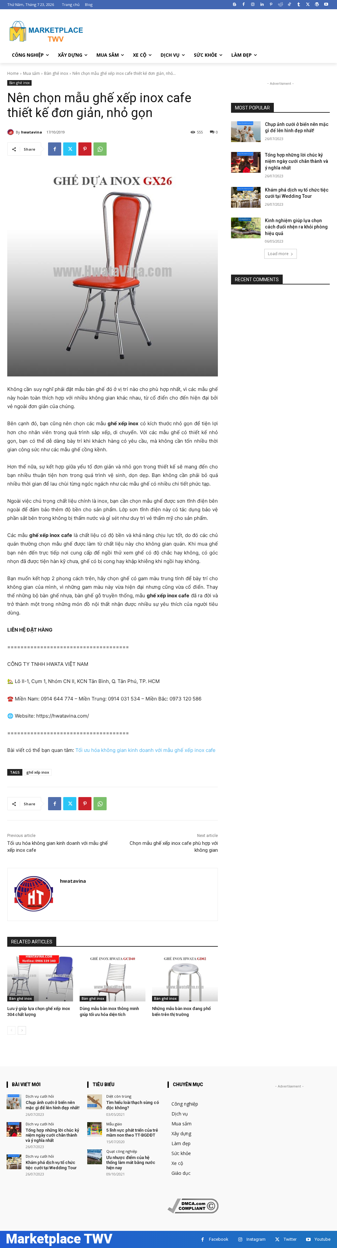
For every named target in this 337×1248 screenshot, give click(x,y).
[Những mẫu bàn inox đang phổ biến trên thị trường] (185, 978)
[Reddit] (280, 5)
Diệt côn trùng (118, 1096)
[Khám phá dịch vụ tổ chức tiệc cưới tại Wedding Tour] (246, 197)
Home (13, 73)
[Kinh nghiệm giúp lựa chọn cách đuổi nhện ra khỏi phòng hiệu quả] (246, 228)
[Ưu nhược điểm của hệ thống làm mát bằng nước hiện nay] (94, 1156)
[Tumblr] (298, 5)
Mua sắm (31, 73)
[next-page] (22, 1030)
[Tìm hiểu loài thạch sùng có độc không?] (94, 1101)
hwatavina (31, 132)
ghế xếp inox (37, 772)
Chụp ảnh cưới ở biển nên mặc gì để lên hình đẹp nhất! (53, 1105)
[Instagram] (253, 5)
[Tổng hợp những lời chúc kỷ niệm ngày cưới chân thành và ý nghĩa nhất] (246, 162)
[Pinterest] (271, 5)
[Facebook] (243, 5)
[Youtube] (326, 5)
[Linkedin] (262, 5)
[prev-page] (11, 1030)
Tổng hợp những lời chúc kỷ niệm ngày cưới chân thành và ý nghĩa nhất (296, 161)
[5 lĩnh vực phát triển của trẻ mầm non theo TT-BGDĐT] (94, 1129)
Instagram (256, 1239)
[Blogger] (234, 5)
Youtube (322, 1239)
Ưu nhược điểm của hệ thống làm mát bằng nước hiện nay (130, 1162)
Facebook (218, 1239)
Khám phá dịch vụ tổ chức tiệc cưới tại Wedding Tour (51, 1165)
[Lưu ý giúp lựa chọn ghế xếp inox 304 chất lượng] (40, 978)
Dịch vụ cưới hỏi (40, 1096)
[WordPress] (317, 5)
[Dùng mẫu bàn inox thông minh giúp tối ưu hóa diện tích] (112, 978)
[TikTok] (289, 5)
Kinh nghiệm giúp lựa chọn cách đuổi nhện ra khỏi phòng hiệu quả (296, 227)
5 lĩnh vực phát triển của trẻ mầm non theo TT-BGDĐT (132, 1133)
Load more (278, 253)
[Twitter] (308, 5)
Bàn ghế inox (56, 73)
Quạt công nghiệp (121, 1151)
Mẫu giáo (114, 1124)
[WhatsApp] (100, 149)
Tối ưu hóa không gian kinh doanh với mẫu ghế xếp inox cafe (145, 750)
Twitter (290, 1239)
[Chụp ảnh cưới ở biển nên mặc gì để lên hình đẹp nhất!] (246, 131)
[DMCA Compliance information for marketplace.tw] (193, 1211)
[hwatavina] (11, 132)
